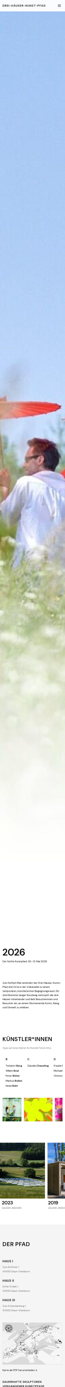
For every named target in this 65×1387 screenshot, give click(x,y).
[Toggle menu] (59, 6)
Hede (12, 1085)
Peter (13, 1075)
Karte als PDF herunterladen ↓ (20, 1370)
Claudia (38, 1065)
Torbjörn (14, 1065)
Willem (12, 1070)
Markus (14, 1080)
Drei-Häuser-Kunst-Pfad (24, 6)
